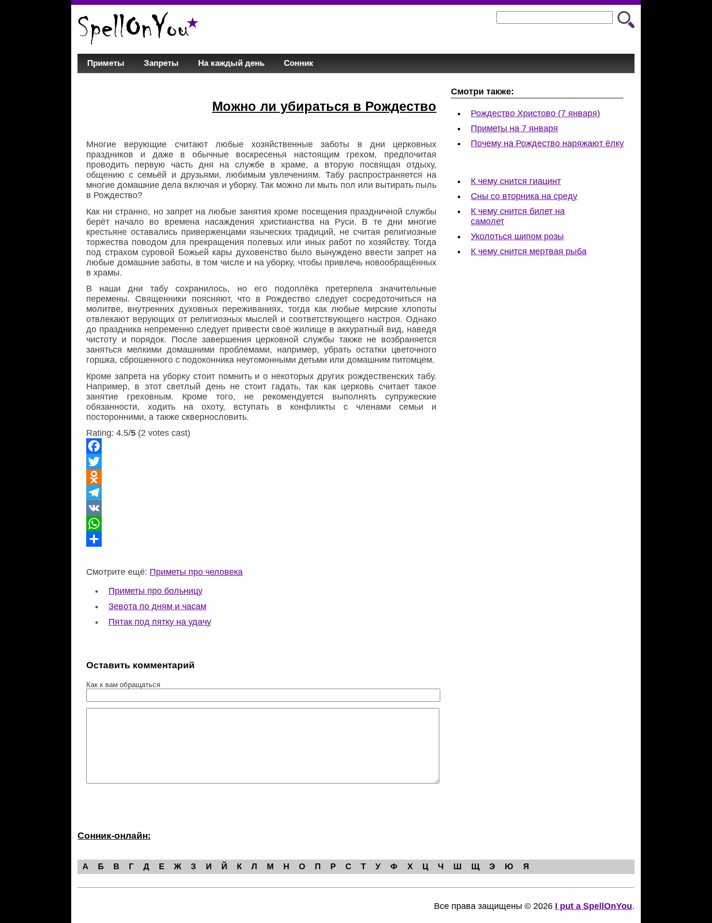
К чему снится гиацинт (516, 181)
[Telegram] (261, 492)
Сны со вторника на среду (524, 196)
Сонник (298, 63)
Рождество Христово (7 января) (535, 113)
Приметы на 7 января (514, 128)
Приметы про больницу (155, 591)
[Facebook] (261, 446)
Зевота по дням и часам (157, 606)
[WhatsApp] (261, 523)
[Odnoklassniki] (261, 477)
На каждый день (231, 63)
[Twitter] (261, 461)
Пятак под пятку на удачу (159, 622)
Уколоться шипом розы (517, 236)
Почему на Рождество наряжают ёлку (547, 143)
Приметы (105, 63)
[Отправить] (261, 539)
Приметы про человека (196, 572)
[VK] (261, 508)
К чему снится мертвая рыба (529, 251)
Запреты (161, 63)
